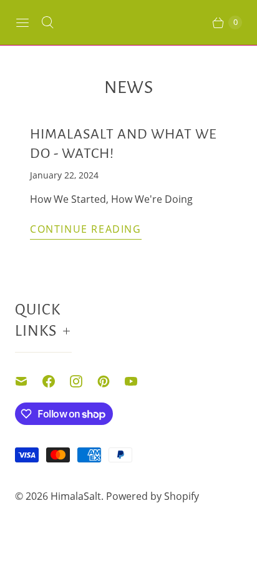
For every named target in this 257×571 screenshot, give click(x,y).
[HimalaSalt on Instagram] (83, 381)
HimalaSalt (76, 496)
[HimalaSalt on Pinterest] (111, 381)
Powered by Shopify (152, 496)
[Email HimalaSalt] (28, 381)
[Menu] (22, 22)
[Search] (47, 22)
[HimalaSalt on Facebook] (56, 381)
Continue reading (86, 229)
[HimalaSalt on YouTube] (138, 381)
